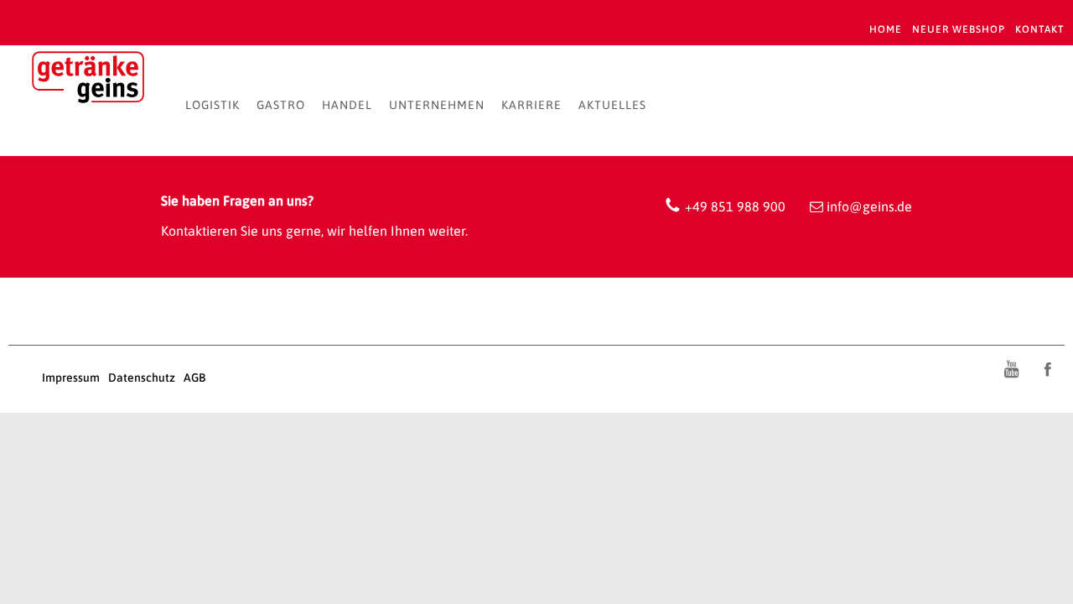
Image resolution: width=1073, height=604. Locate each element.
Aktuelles (612, 105)
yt (1011, 369)
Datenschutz (141, 377)
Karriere (531, 105)
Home (885, 29)
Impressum (71, 377)
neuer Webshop (958, 29)
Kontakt (1040, 29)
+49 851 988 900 (735, 206)
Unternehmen (437, 105)
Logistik (212, 105)
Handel (347, 105)
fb (1048, 369)
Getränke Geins (88, 81)
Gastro (281, 105)
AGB (194, 377)
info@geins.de (869, 206)
